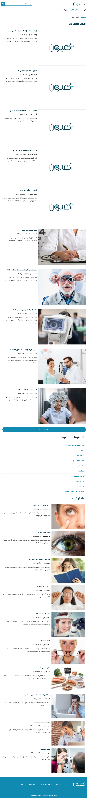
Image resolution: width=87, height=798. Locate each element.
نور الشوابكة (46, 509)
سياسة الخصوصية (46, 784)
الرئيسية (83, 9)
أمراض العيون (75, 9)
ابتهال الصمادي (32, 154)
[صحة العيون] (79, 4)
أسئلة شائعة (56, 9)
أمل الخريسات (33, 234)
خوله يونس (47, 671)
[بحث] (3, 4)
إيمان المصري (33, 34)
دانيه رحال (47, 698)
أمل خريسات (33, 114)
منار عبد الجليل (46, 753)
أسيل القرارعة (46, 726)
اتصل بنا (20, 784)
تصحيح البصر (65, 9)
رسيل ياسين (33, 273)
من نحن (58, 784)
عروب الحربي (46, 617)
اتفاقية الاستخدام (31, 784)
